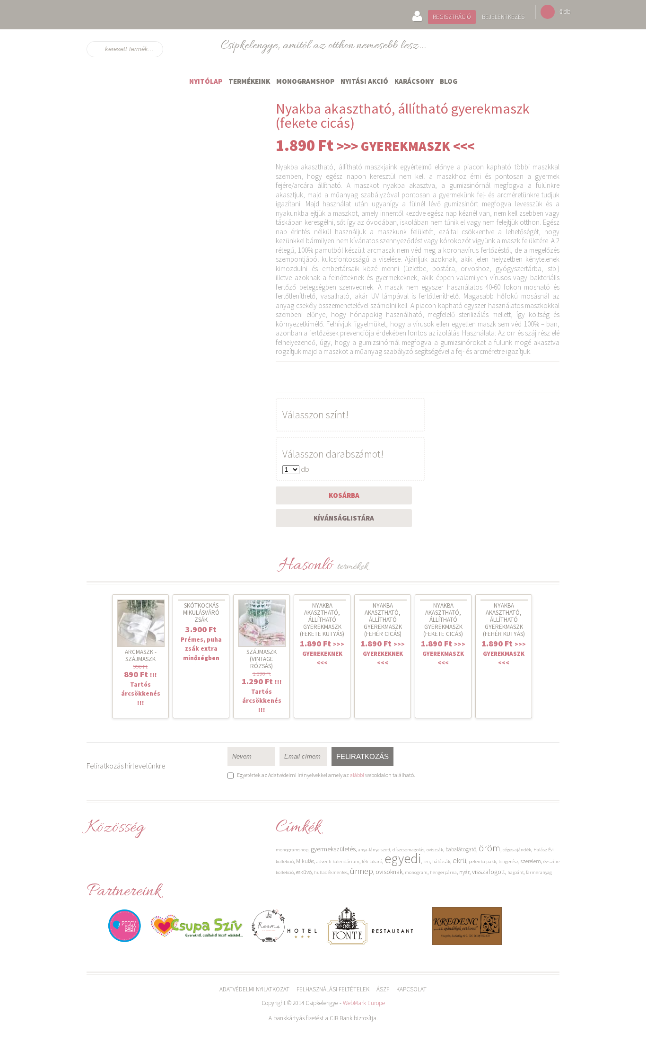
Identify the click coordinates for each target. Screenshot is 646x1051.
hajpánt (515, 872)
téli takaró (372, 861)
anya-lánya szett (374, 850)
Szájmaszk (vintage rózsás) (261, 659)
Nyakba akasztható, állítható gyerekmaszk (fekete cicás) (443, 619)
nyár (464, 871)
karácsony (414, 81)
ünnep (361, 871)
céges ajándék (517, 850)
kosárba (344, 495)
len (426, 861)
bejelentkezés (503, 17)
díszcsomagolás (408, 850)
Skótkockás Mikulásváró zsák (201, 612)
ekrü (459, 860)
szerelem (531, 861)
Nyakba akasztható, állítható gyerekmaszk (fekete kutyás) (322, 619)
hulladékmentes (331, 872)
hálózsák (441, 861)
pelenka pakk (482, 861)
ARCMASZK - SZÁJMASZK (141, 655)
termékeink (249, 81)
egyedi (402, 858)
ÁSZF (382, 989)
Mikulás (305, 861)
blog (448, 81)
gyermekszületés (333, 849)
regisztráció (452, 17)
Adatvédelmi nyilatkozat (254, 989)
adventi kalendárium (337, 861)
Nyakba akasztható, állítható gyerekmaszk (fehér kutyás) (504, 619)
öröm (489, 848)
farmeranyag (539, 872)
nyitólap (205, 81)
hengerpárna (443, 872)
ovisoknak (388, 871)
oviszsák (435, 850)
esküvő (304, 871)
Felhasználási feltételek (333, 989)
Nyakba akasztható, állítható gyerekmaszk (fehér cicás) (383, 619)
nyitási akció (364, 81)
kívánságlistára (344, 517)
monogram (416, 872)
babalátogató (460, 849)
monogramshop (305, 81)
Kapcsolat (411, 989)
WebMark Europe (364, 1003)
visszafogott (488, 871)
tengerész (508, 861)
